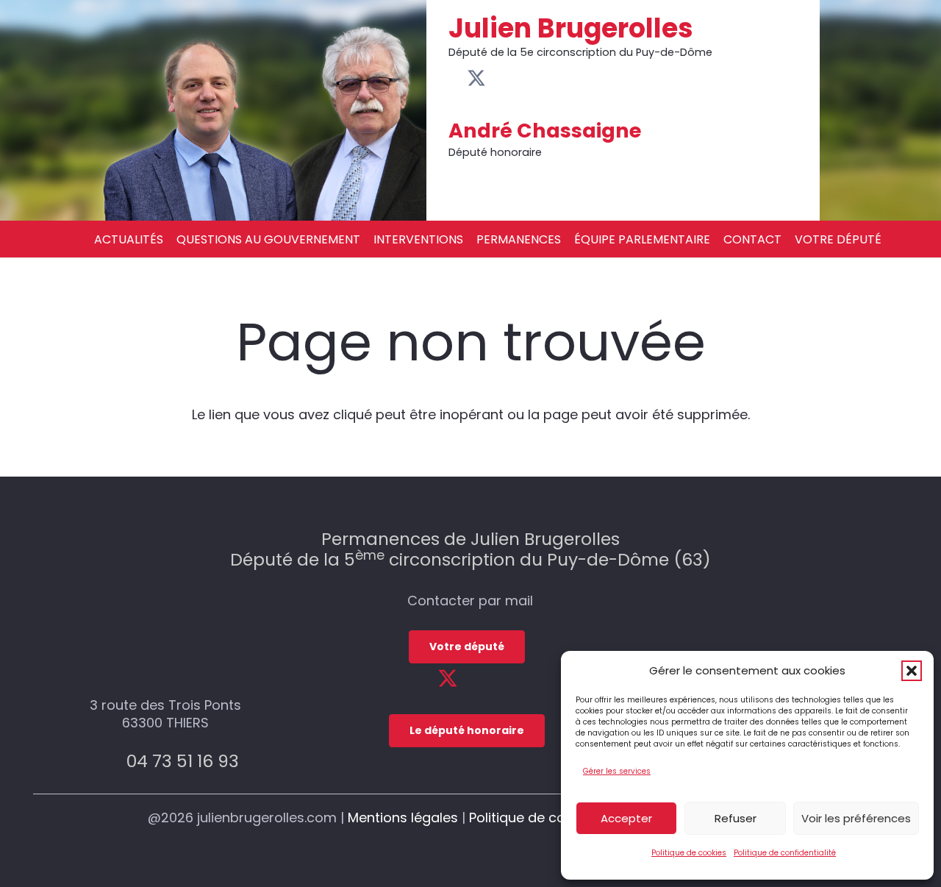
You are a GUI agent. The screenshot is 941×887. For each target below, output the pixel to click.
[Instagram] (516, 79)
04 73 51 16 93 (182, 761)
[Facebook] (455, 78)
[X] (476, 78)
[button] (911, 670)
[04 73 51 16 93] (109, 760)
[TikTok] (536, 78)
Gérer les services (617, 771)
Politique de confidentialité (785, 852)
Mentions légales (403, 817)
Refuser (735, 818)
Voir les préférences (856, 818)
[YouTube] (497, 78)
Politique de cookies (688, 852)
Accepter (626, 818)
